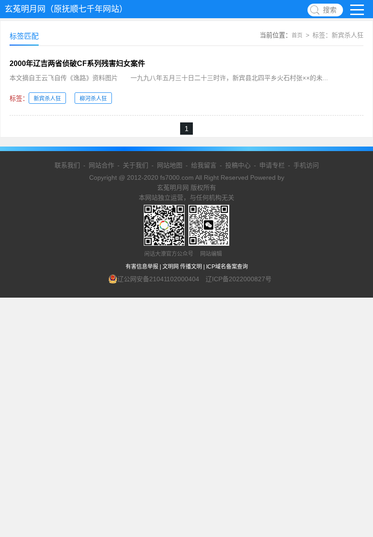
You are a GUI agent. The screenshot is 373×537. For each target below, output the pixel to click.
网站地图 (169, 165)
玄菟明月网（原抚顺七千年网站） (66, 9)
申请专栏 (272, 165)
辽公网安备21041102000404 (158, 279)
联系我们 (67, 165)
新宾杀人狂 (47, 99)
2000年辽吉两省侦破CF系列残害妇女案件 (77, 63)
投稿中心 (238, 165)
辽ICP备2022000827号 (239, 279)
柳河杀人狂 (93, 99)
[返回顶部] (354, 473)
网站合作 (101, 165)
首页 (297, 35)
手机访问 (306, 165)
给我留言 (204, 165)
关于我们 (135, 165)
